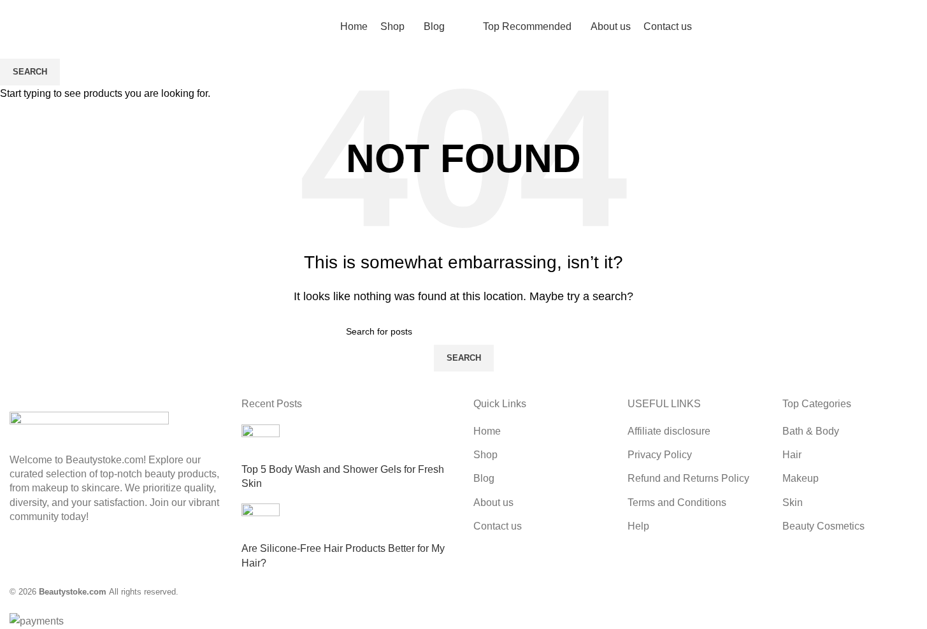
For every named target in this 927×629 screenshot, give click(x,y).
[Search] (14, 27)
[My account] (890, 27)
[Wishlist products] (37, 27)
